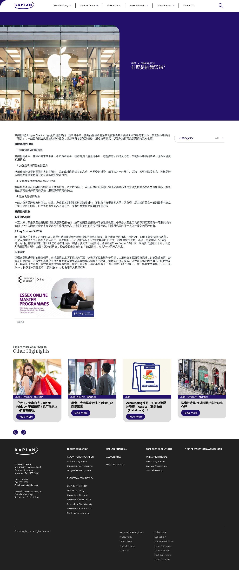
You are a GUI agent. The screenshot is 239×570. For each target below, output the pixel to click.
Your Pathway (61, 5)
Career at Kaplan (162, 559)
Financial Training (154, 470)
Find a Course (87, 5)
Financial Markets (115, 464)
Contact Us (189, 5)
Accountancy (113, 456)
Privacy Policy (126, 537)
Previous (15, 432)
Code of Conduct (127, 546)
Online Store (113, 5)
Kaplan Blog (160, 537)
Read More (26, 416)
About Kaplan (164, 5)
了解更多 (20, 322)
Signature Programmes (156, 466)
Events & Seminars (162, 546)
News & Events (137, 5)
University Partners (77, 486)
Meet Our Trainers (162, 555)
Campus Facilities (162, 550)
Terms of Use (126, 541)
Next (23, 432)
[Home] (24, 5)
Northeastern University (78, 513)
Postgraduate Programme (79, 470)
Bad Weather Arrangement (132, 532)
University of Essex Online (79, 499)
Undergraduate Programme (80, 466)
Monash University (75, 490)
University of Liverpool (77, 495)
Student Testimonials (164, 541)
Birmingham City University (79, 504)
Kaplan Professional (156, 456)
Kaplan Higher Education (80, 456)
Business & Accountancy (80, 478)
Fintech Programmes (155, 461)
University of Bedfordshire (79, 508)
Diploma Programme (77, 461)
